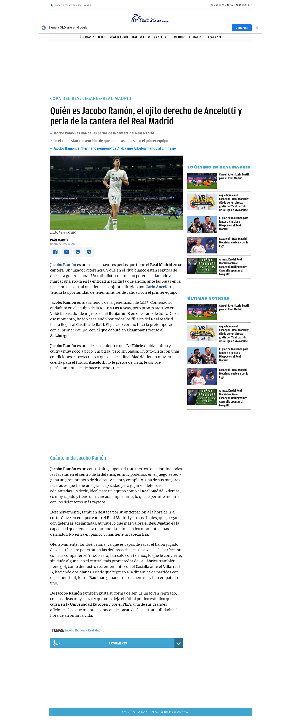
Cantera (160, 37)
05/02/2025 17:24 (62, 244)
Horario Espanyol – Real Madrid (73, 5)
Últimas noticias (92, 37)
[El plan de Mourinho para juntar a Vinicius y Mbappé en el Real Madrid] (203, 224)
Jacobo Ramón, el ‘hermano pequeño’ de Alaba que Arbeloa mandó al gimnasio (114, 148)
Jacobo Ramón (75, 630)
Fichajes (195, 37)
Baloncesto (141, 37)
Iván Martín (59, 240)
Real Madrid (119, 37)
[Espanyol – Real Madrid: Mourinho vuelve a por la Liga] (203, 245)
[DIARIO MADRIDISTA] (150, 14)
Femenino (178, 37)
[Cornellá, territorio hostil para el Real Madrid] (203, 181)
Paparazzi (213, 37)
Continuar (241, 27)
